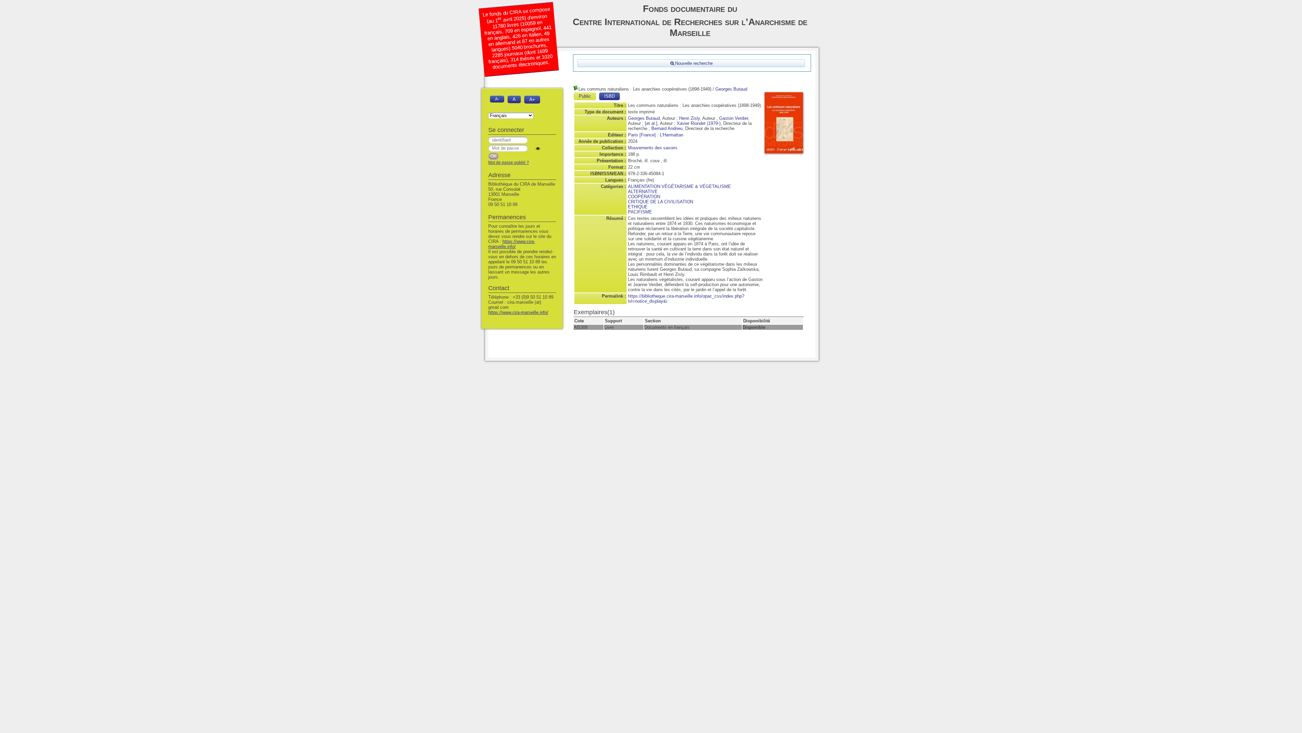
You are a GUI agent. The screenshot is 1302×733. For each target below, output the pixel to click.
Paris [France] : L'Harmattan (655, 134)
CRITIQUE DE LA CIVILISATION (660, 201)
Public (585, 96)
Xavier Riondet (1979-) (699, 123)
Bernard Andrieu (667, 128)
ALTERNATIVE (643, 191)
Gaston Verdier (733, 118)
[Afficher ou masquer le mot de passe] (538, 148)
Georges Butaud (731, 89)
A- (497, 99)
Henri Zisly (689, 118)
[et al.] (651, 123)
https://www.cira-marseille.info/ (511, 244)
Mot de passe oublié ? (508, 162)
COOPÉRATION (644, 196)
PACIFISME (640, 211)
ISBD (609, 96)
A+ (532, 99)
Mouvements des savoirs (652, 147)
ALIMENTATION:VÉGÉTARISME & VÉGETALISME (679, 186)
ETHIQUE (638, 206)
